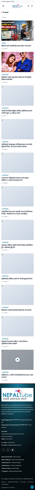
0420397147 (11, 442)
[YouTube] (12, 450)
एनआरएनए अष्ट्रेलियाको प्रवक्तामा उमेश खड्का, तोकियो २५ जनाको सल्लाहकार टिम (15, 179)
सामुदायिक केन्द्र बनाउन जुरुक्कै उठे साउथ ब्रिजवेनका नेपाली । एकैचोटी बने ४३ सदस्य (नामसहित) (16, 212)
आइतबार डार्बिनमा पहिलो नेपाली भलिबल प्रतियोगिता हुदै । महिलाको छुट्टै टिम (17, 246)
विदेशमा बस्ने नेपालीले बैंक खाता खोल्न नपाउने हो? (16, 46)
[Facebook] (3, 450)
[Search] (32, 6)
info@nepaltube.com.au (14, 445)
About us (3, 482)
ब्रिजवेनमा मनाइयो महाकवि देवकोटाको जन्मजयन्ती (16, 310)
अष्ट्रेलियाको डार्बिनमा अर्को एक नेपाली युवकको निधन (16, 278)
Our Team (23, 482)
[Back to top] (32, 487)
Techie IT (12, 487)
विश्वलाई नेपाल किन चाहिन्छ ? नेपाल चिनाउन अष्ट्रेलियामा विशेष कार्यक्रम (14, 342)
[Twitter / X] (8, 450)
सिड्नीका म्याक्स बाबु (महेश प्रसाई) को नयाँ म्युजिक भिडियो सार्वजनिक (16, 78)
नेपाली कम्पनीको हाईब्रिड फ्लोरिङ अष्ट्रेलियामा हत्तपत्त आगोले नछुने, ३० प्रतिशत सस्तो (16, 112)
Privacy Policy (4, 484)
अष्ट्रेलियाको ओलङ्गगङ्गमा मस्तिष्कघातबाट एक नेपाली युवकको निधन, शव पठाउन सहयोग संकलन (16, 145)
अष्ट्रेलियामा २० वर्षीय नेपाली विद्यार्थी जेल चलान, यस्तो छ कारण (17, 376)
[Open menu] (3, 6)
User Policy (30, 482)
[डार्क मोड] (28, 6)
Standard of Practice (13, 482)
